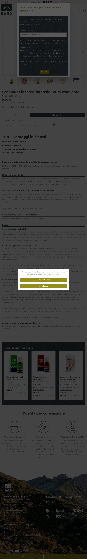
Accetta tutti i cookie (43, 280)
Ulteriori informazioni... (51, 274)
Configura (43, 286)
